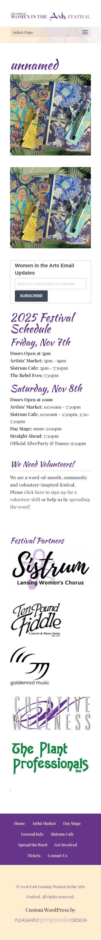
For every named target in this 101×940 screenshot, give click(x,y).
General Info (32, 834)
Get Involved (65, 844)
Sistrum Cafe (62, 834)
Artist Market (44, 823)
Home (19, 823)
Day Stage (72, 823)
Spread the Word (32, 844)
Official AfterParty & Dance (39, 443)
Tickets (33, 855)
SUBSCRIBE (31, 295)
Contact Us (57, 855)
